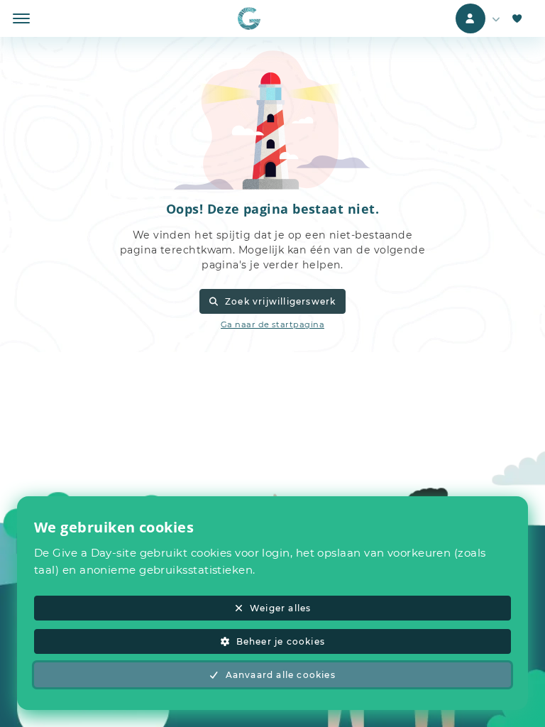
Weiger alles (280, 608)
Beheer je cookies (280, 641)
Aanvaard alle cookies (281, 674)
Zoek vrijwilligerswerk (280, 301)
